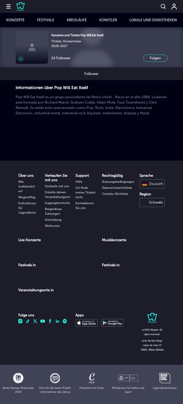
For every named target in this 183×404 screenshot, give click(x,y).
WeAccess (52, 226)
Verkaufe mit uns (57, 186)
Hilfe (78, 182)
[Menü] (8, 6)
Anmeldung (53, 220)
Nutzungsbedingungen (118, 182)
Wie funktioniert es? (26, 186)
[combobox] (152, 184)
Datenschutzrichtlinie (117, 188)
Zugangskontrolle (57, 203)
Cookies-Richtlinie (115, 194)
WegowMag (26, 197)
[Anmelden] (174, 6)
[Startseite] (18, 6)
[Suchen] (163, 6)
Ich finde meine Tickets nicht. (85, 192)
